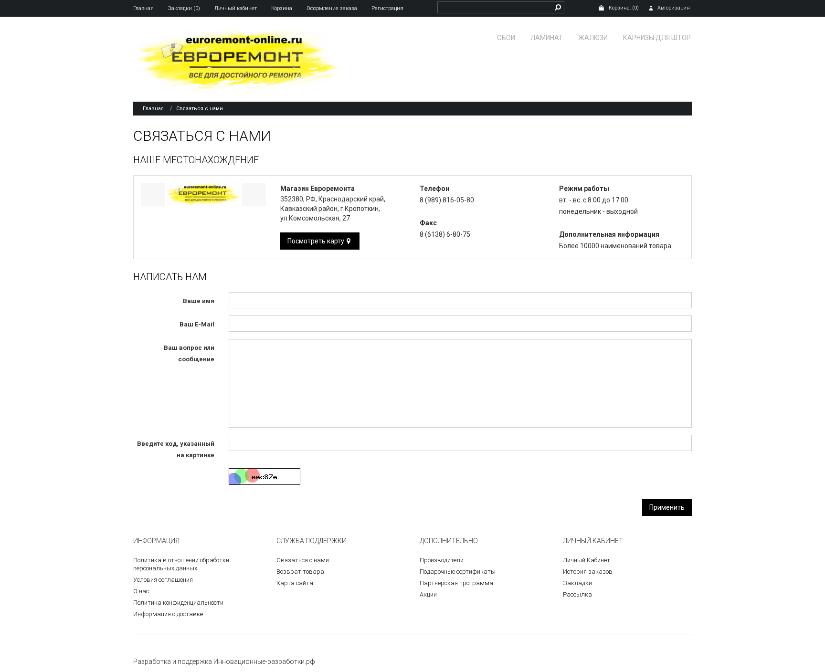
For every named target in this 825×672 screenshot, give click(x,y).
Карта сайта (294, 583)
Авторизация (673, 8)
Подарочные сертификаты (458, 571)
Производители (442, 560)
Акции (428, 594)
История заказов (588, 571)
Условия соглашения (163, 579)
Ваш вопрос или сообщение (189, 353)
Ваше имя (198, 300)
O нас (141, 591)
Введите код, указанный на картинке (175, 449)
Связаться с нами (199, 108)
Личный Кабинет (586, 560)
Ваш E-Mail (197, 324)
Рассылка (577, 594)
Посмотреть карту (315, 241)
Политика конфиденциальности (178, 602)
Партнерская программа (456, 583)
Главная (153, 108)
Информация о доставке (168, 614)
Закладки (577, 583)
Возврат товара (300, 571)
